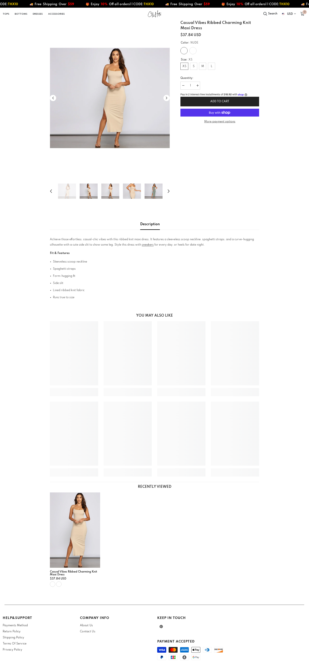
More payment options (219, 121)
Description (150, 224)
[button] (53, 98)
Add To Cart (219, 101)
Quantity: (186, 78)
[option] (110, 98)
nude (52, 584)
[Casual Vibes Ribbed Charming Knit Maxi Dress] (75, 530)
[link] (74, 389)
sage (59, 584)
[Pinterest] (161, 627)
